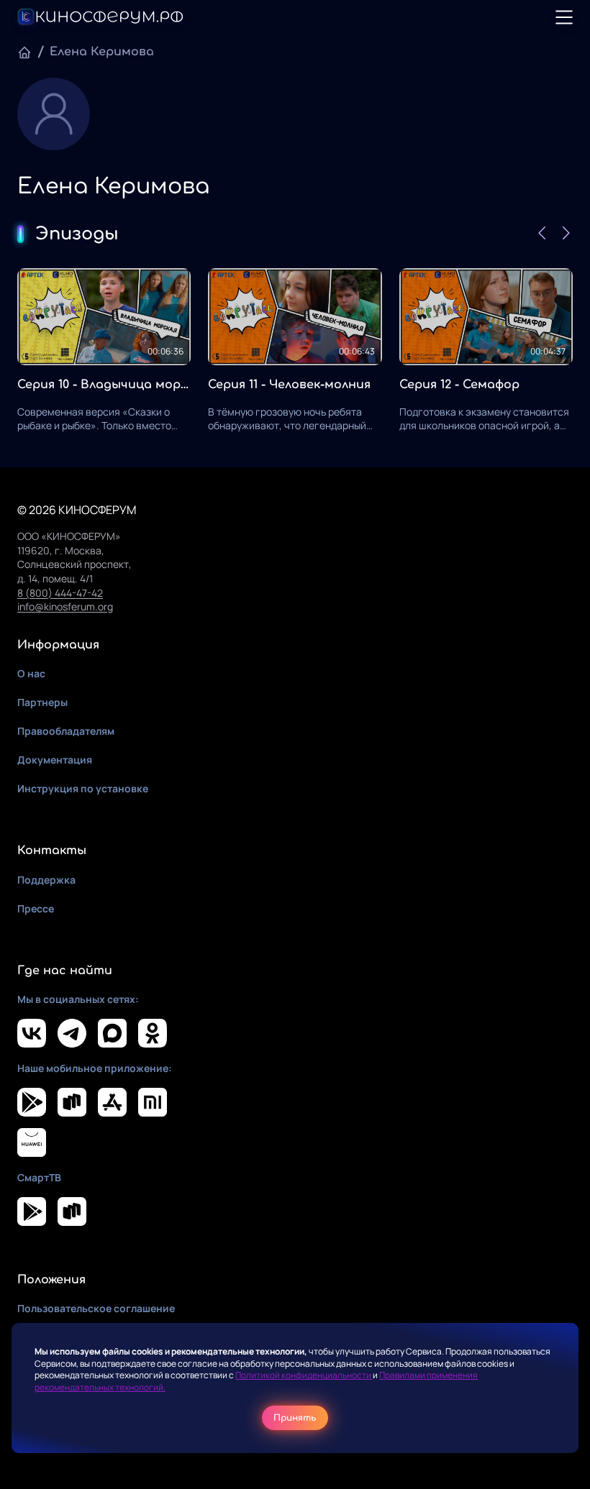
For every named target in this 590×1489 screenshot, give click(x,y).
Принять (295, 1418)
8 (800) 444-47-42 (60, 593)
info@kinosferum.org (65, 606)
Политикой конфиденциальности (304, 1375)
